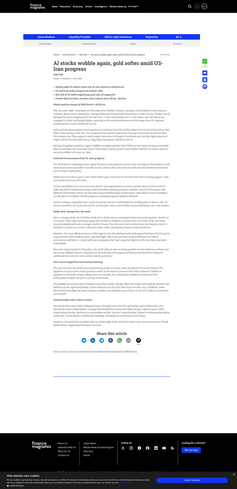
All (177, 37)
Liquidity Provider (80, 37)
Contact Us (63, 455)
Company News (89, 43)
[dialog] (118, 480)
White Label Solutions (118, 37)
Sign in (204, 6)
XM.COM (83, 54)
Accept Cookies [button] (192, 480)
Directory (88, 451)
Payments (152, 37)
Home (56, 54)
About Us (62, 443)
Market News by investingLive (98, 447)
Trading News (45, 43)
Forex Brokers (46, 37)
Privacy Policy (126, 483)
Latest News (89, 443)
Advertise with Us (67, 447)
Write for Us (64, 451)
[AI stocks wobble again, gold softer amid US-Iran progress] (83, 340)
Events (86, 455)
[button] (79, 485)
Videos (133, 43)
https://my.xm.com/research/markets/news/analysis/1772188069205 (99, 351)
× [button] (234, 475)
